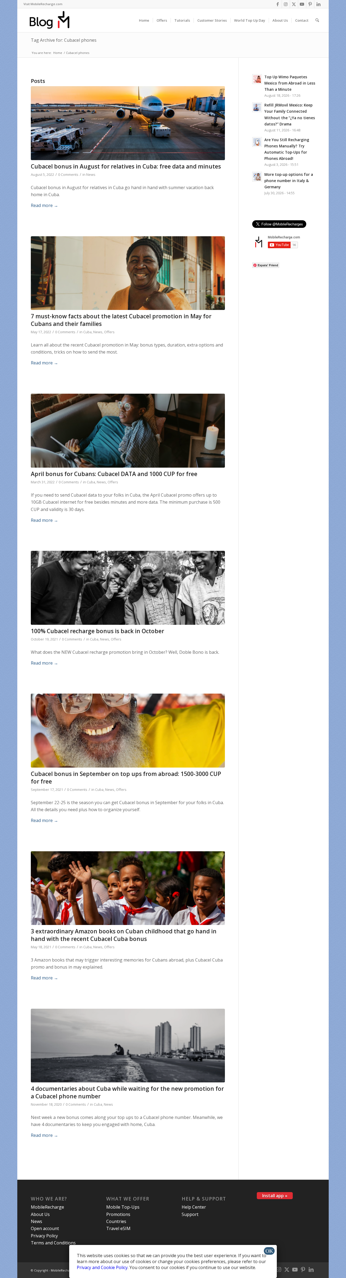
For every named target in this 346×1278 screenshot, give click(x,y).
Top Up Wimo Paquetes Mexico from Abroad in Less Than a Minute (289, 83)
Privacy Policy (44, 1236)
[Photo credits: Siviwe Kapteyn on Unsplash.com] (128, 588)
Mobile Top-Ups (122, 1207)
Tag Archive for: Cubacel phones (64, 40)
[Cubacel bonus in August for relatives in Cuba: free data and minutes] (128, 123)
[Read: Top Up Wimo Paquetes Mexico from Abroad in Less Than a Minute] (257, 79)
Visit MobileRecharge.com (43, 4)
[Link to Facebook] (278, 4)
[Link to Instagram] (286, 4)
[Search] (317, 20)
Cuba (87, 331)
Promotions (118, 1214)
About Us (40, 1214)
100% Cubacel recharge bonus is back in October (97, 631)
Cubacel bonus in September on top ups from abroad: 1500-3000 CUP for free (126, 777)
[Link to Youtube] (302, 4)
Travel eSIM (118, 1228)
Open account (45, 1228)
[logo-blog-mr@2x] (53, 20)
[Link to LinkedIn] (318, 4)
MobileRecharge (47, 1207)
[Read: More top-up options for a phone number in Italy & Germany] (257, 177)
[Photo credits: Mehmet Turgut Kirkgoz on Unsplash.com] (128, 273)
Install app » (274, 1196)
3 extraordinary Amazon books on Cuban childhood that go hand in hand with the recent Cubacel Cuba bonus (124, 934)
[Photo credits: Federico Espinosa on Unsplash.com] (128, 1046)
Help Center (194, 1207)
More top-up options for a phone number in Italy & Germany (288, 180)
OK (269, 1251)
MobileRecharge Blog (66, 1270)
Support (190, 1214)
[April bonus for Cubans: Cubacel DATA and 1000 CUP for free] (128, 431)
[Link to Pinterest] (310, 4)
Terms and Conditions (53, 1243)
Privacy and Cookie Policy (102, 1267)
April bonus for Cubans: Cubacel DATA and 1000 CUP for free (114, 474)
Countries (116, 1221)
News (90, 174)
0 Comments (68, 174)
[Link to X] (294, 4)
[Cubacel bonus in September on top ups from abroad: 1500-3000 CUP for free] (128, 731)
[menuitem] (43, 4)
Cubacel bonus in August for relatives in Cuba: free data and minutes (126, 166)
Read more (44, 205)
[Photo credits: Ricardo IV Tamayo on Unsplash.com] (128, 888)
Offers (109, 331)
